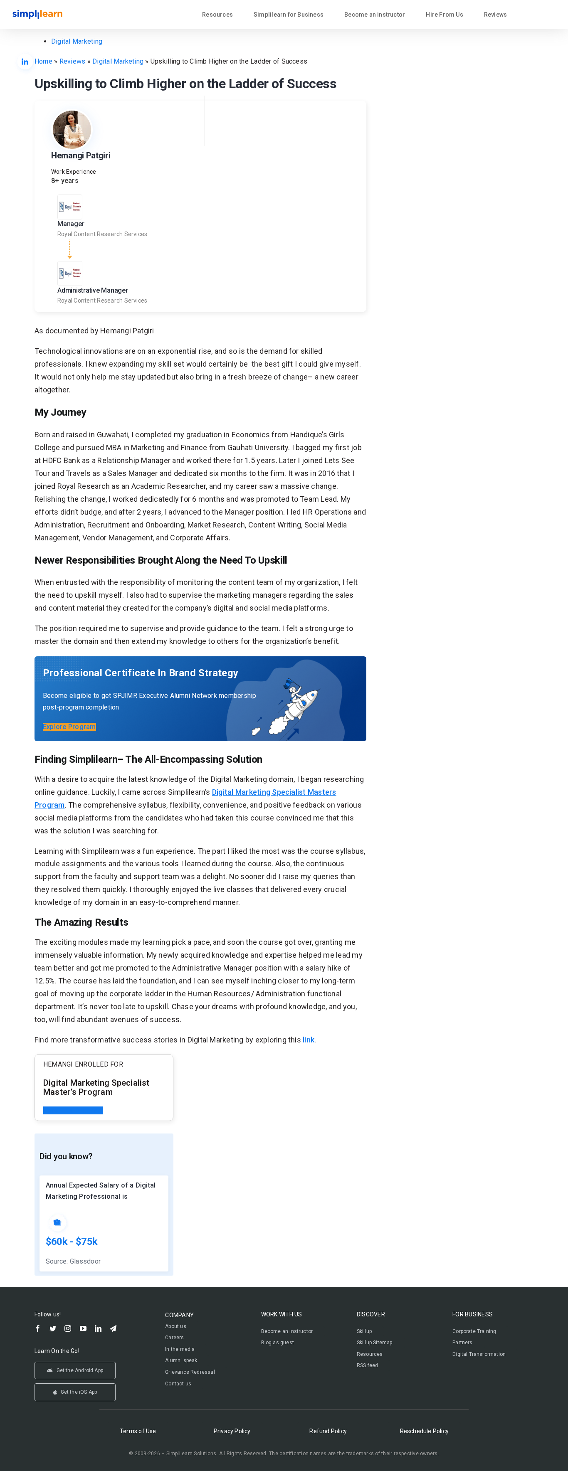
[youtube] (83, 1328)
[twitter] (52, 1328)
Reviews (72, 61)
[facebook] (38, 1328)
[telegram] (113, 1328)
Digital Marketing (76, 41)
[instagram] (67, 1328)
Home (43, 61)
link (308, 1039)
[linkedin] (98, 1328)
